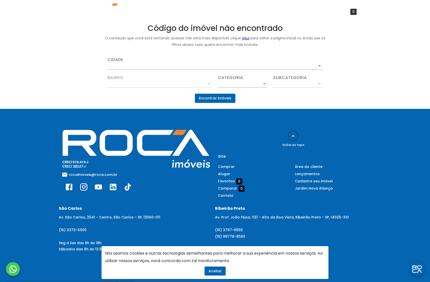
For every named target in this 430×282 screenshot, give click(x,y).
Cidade (115, 60)
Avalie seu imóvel (184, 11)
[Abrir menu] (369, 12)
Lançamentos (146, 11)
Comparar (230, 188)
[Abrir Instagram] (83, 188)
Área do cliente (224, 11)
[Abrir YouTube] (98, 188)
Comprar (226, 166)
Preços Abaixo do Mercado (297, 11)
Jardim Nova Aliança (314, 188)
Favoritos (343, 11)
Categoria (230, 78)
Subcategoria (290, 78)
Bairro (115, 78)
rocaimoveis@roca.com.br (93, 174)
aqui (245, 38)
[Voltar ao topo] (293, 136)
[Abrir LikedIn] (113, 188)
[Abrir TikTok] (127, 188)
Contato (255, 11)
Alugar (224, 173)
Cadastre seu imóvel (314, 181)
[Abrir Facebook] (69, 188)
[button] (242, 84)
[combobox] (215, 64)
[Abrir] (319, 65)
